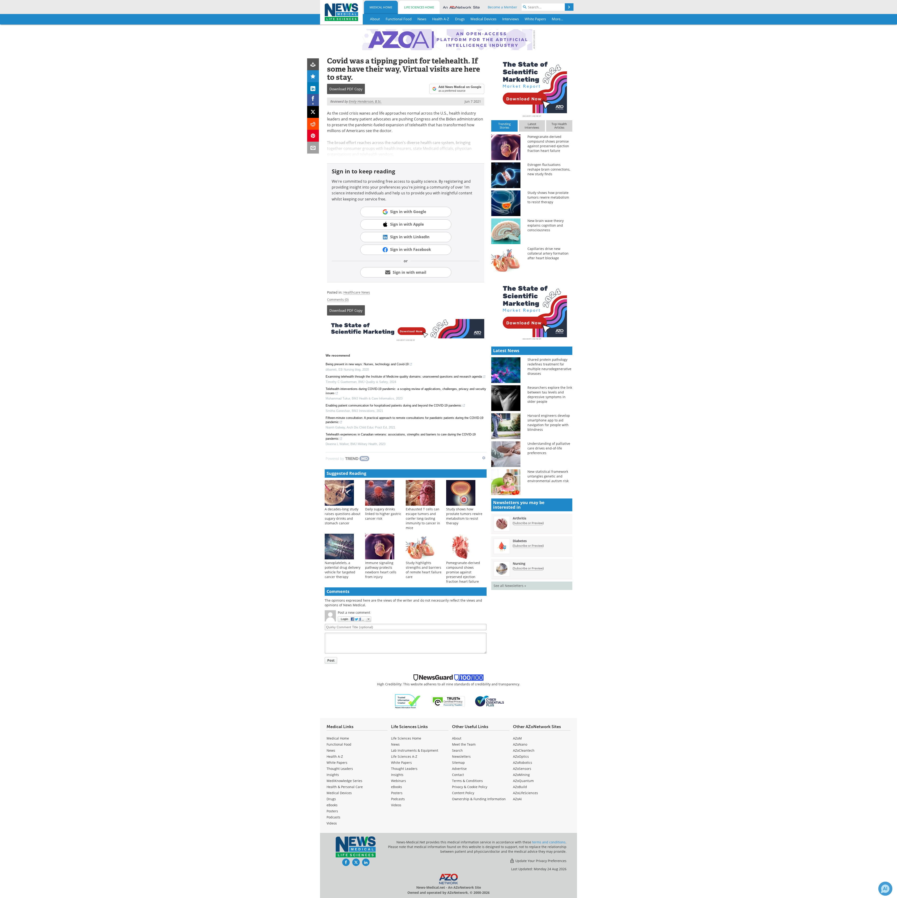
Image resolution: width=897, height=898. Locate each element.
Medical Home (381, 7)
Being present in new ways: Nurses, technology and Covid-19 (367, 364)
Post (331, 660)
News (331, 750)
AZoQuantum (523, 781)
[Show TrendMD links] (484, 458)
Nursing (519, 563)
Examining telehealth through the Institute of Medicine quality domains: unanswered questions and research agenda (404, 376)
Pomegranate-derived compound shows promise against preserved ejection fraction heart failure (463, 572)
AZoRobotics (522, 762)
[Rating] (313, 76)
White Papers (337, 762)
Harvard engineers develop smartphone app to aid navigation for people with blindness (548, 422)
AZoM (517, 738)
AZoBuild (520, 787)
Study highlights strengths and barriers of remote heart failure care (423, 570)
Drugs (331, 799)
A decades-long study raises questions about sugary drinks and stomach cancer (342, 516)
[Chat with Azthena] (885, 889)
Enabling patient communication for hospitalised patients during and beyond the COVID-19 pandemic (394, 405)
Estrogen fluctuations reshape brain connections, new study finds (548, 169)
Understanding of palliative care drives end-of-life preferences (548, 448)
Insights (333, 774)
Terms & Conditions (467, 781)
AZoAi (517, 799)
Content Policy (463, 793)
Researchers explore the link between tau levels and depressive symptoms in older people (549, 394)
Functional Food (339, 744)
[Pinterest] (313, 136)
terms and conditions (549, 842)
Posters (332, 811)
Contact (458, 774)
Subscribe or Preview (528, 523)
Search (457, 750)
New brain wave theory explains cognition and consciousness (545, 225)
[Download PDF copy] (313, 64)
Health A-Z (335, 756)
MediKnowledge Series (344, 781)
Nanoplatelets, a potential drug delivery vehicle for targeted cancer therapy (342, 570)
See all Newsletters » (510, 585)
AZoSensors (522, 768)
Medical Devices (339, 793)
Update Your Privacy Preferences (540, 861)
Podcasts (333, 817)
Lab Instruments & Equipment (414, 750)
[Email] (313, 148)
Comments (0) (338, 299)
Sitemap (458, 762)
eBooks (332, 805)
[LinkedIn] (313, 88)
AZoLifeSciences (525, 793)
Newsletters (461, 756)
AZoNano (520, 744)
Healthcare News (356, 292)
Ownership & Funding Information (479, 799)
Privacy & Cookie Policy (469, 787)
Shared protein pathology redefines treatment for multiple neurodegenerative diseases (549, 366)
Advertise (459, 768)
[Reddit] (313, 124)
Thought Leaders (340, 768)
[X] (313, 112)
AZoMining (521, 774)
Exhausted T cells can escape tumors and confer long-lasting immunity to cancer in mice (423, 518)
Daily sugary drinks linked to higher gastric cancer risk (383, 514)
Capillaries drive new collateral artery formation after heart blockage (548, 253)
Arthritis (519, 518)
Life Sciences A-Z (404, 756)
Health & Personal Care (345, 787)
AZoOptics (521, 756)
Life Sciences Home (419, 7)
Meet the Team (464, 744)
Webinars (398, 781)
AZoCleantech (523, 750)
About (456, 738)
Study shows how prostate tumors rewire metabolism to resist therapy (464, 516)
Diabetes (520, 541)
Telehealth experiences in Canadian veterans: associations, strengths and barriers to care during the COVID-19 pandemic (401, 436)
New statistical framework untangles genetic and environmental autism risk (548, 476)
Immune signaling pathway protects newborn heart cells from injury (380, 570)
